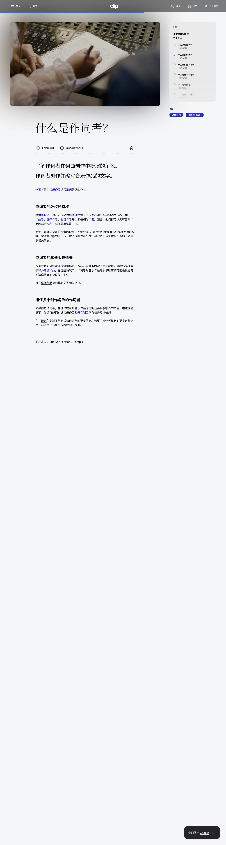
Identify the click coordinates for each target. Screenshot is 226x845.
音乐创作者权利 (62, 325)
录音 (44, 320)
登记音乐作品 (108, 236)
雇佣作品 (46, 283)
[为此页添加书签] (131, 148)
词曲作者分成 (83, 236)
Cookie (204, 833)
